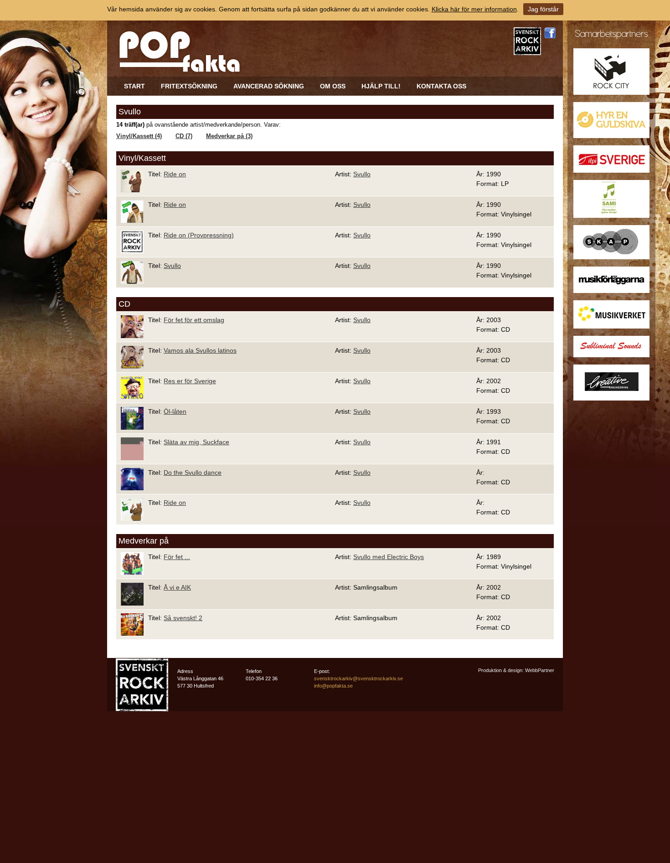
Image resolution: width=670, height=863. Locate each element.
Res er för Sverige (190, 381)
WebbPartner (539, 670)
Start (134, 86)
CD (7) (183, 136)
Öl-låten (175, 411)
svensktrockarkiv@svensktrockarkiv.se (358, 678)
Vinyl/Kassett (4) (139, 136)
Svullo (362, 174)
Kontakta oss (441, 86)
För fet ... (177, 556)
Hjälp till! (381, 86)
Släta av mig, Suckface (196, 442)
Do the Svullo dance (193, 472)
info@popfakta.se (333, 685)
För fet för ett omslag (194, 320)
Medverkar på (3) (229, 136)
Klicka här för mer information (474, 9)
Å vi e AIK (177, 587)
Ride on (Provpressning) (199, 235)
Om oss (332, 86)
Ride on (175, 174)
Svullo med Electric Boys (388, 556)
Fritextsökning (189, 86)
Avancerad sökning (268, 86)
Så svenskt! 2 (183, 618)
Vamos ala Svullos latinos (200, 350)
